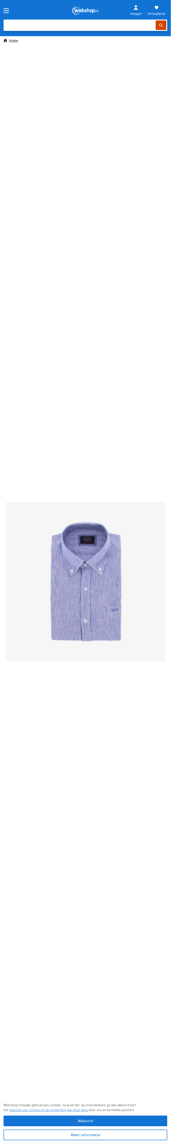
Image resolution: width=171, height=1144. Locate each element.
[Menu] (6, 10)
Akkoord (85, 1120)
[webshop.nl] (85, 11)
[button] (85, 581)
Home (13, 40)
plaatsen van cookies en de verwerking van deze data (48, 1110)
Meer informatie (85, 1134)
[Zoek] (161, 25)
